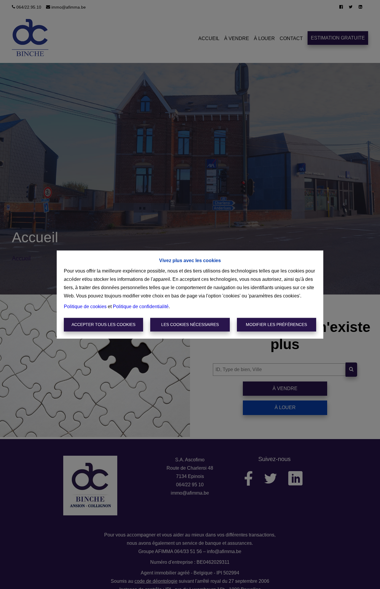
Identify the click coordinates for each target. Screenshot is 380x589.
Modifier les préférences (276, 324)
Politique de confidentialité (141, 306)
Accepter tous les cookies (103, 324)
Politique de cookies (85, 306)
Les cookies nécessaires (190, 324)
